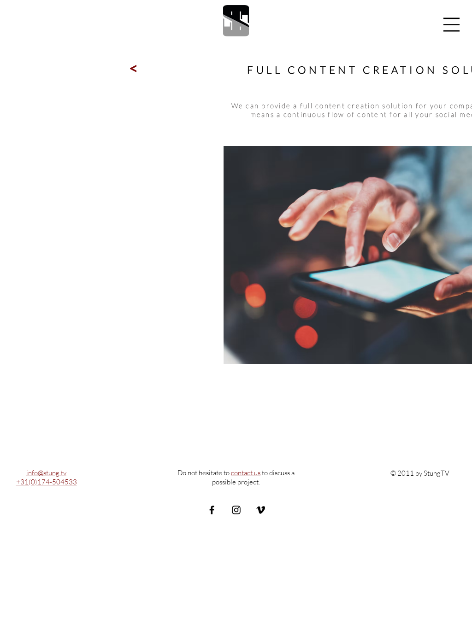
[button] (451, 25)
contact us (245, 472)
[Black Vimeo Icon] (260, 510)
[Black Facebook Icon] (212, 510)
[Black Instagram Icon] (236, 510)
